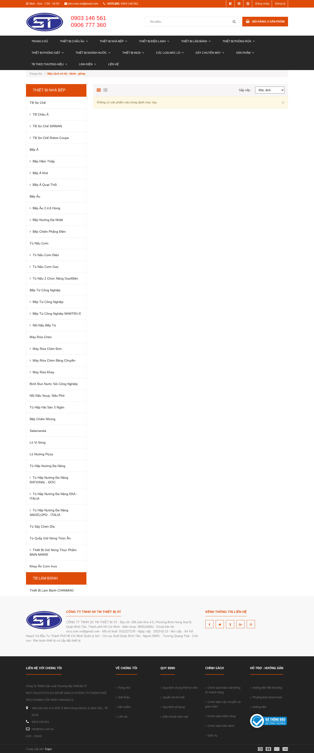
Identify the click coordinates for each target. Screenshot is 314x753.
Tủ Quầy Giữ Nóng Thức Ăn (50, 538)
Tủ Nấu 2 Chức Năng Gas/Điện (54, 278)
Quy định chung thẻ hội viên (179, 687)
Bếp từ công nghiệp (47, 302)
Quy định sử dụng (173, 707)
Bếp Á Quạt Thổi (44, 185)
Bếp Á (34, 149)
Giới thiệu (123, 697)
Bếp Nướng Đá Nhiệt (47, 220)
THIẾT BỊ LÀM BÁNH (194, 41)
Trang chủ (39, 41)
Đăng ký (280, 3)
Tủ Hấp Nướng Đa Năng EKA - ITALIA (53, 496)
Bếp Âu (35, 196)
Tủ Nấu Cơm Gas (44, 267)
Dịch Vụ (211, 735)
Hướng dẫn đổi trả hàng (266, 687)
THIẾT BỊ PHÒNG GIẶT (45, 52)
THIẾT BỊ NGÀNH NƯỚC (91, 52)
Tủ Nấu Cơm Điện (45, 255)
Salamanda (38, 431)
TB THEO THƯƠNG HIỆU (47, 64)
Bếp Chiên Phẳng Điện (48, 231)
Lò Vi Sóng (38, 442)
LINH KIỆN (86, 64)
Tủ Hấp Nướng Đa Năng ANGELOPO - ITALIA (49, 512)
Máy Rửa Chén (41, 337)
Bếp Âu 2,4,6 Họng (45, 208)
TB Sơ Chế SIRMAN (46, 126)
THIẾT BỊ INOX (131, 52)
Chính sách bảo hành (220, 726)
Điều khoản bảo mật (174, 716)
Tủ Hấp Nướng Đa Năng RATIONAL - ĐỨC (49, 480)
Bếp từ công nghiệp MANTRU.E (56, 313)
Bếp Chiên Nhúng (42, 419)
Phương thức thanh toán (266, 697)
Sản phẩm (243, 52)
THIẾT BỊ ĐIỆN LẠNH (152, 41)
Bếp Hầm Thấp (43, 161)
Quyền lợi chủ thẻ (173, 697)
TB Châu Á (40, 114)
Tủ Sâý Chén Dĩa (42, 526)
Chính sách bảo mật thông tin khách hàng (222, 689)
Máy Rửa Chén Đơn (46, 349)
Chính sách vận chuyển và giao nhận (223, 704)
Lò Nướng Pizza (41, 454)
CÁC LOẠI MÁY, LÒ (168, 52)
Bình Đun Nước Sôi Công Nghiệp (54, 384)
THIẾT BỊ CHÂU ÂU (72, 41)
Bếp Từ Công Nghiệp (45, 290)
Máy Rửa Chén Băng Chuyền (53, 360)
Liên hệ (113, 64)
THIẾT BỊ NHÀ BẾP (112, 41)
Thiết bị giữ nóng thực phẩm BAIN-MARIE (53, 552)
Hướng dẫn (258, 707)
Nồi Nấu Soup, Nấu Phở (47, 395)
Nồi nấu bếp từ (43, 325)
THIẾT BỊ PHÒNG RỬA (237, 41)
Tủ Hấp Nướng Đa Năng (47, 466)
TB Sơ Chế (38, 103)
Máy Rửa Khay (42, 372)
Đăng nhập (262, 3)
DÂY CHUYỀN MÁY (208, 52)
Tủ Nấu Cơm (39, 243)
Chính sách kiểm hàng (221, 716)
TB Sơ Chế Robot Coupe (50, 138)
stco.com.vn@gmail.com (83, 3)
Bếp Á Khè (39, 173)
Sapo (48, 749)
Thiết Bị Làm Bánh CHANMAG (52, 590)
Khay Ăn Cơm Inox (43, 566)
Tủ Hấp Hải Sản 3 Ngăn (47, 407)
